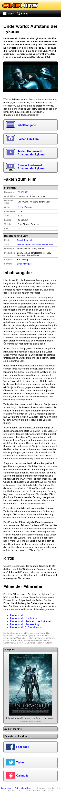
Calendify (22, 775)
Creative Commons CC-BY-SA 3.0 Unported (26, 641)
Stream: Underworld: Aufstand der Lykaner (31, 167)
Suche (24, 13)
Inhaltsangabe (27, 125)
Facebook (22, 746)
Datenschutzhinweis (24, 788)
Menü (10, 13)
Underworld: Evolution (23, 618)
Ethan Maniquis (24, 264)
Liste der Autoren (44, 643)
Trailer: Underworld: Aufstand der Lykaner (31, 153)
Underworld (17, 615)
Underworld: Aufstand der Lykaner (30, 621)
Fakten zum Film (28, 139)
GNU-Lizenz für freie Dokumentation (20, 640)
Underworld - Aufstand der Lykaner (19, 636)
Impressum (6, 788)
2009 (20, 216)
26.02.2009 (23, 192)
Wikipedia (21, 638)
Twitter (20, 762)
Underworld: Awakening (24, 624)
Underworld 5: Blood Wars (26, 627)
